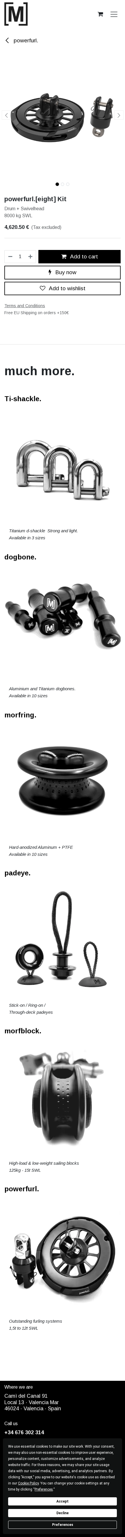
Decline (62, 1513)
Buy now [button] (65, 272)
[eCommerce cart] (100, 14)
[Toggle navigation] (114, 14)
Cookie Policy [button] (28, 1483)
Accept (62, 1501)
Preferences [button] (44, 1489)
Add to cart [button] (83, 256)
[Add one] (30, 257)
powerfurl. (25, 40)
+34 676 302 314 (24, 1432)
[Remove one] (10, 257)
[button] (6, 115)
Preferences (62, 1525)
